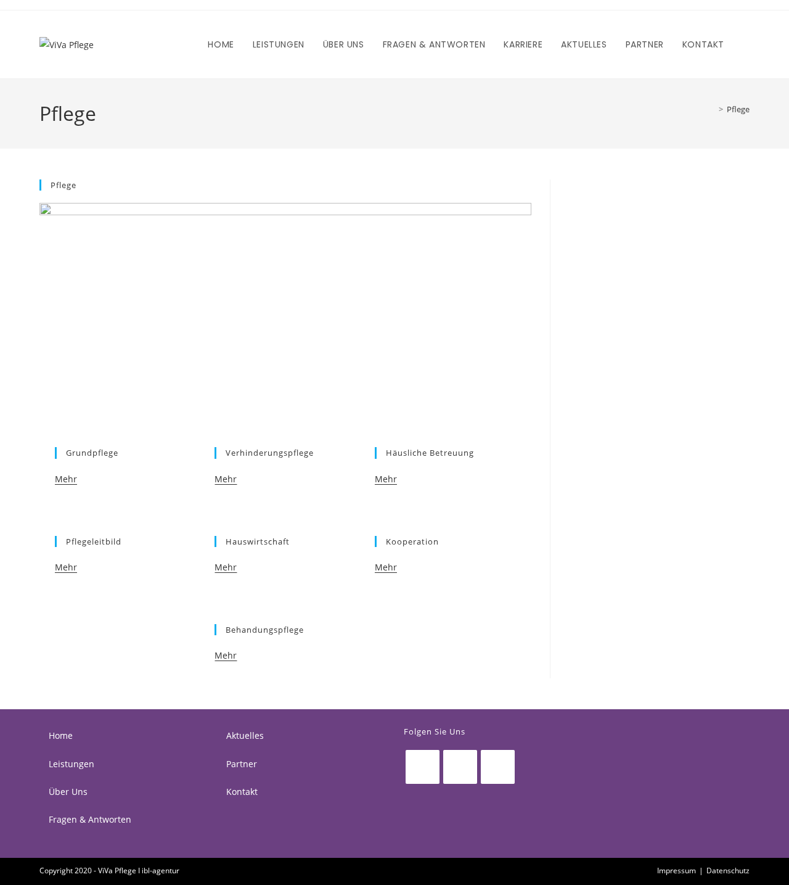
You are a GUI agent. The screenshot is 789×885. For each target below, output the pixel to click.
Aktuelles (245, 735)
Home (61, 735)
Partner (241, 764)
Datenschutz (728, 870)
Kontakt (242, 791)
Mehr (66, 479)
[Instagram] (460, 767)
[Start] (712, 109)
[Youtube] (498, 767)
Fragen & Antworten (90, 819)
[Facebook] (422, 767)
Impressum (676, 870)
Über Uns (68, 791)
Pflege (738, 109)
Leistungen (71, 764)
